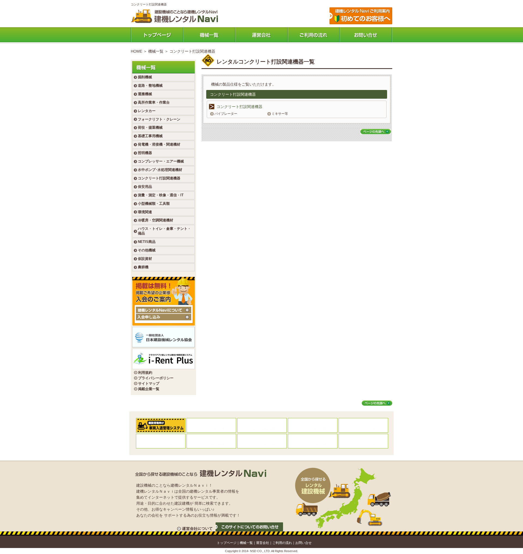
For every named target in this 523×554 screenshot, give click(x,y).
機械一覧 (209, 34)
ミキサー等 (280, 114)
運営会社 (261, 34)
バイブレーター (225, 114)
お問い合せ (303, 543)
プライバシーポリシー (156, 378)
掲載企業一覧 (148, 389)
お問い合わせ (366, 34)
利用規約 (145, 373)
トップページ (157, 34)
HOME (136, 51)
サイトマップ (148, 383)
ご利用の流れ (314, 34)
